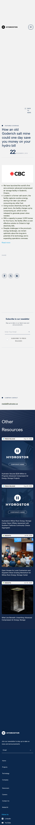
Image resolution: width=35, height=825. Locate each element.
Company (5, 780)
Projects (4, 767)
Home (4, 761)
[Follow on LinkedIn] (17, 276)
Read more (6, 243)
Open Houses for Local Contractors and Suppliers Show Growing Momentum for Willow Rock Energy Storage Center (16, 572)
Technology (5, 773)
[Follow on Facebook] (4, 276)
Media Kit (5, 807)
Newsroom (5, 788)
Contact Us (5, 801)
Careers (4, 794)
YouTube (8, 823)
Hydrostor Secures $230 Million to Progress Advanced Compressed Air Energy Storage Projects (15, 476)
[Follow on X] (10, 276)
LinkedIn (8, 819)
